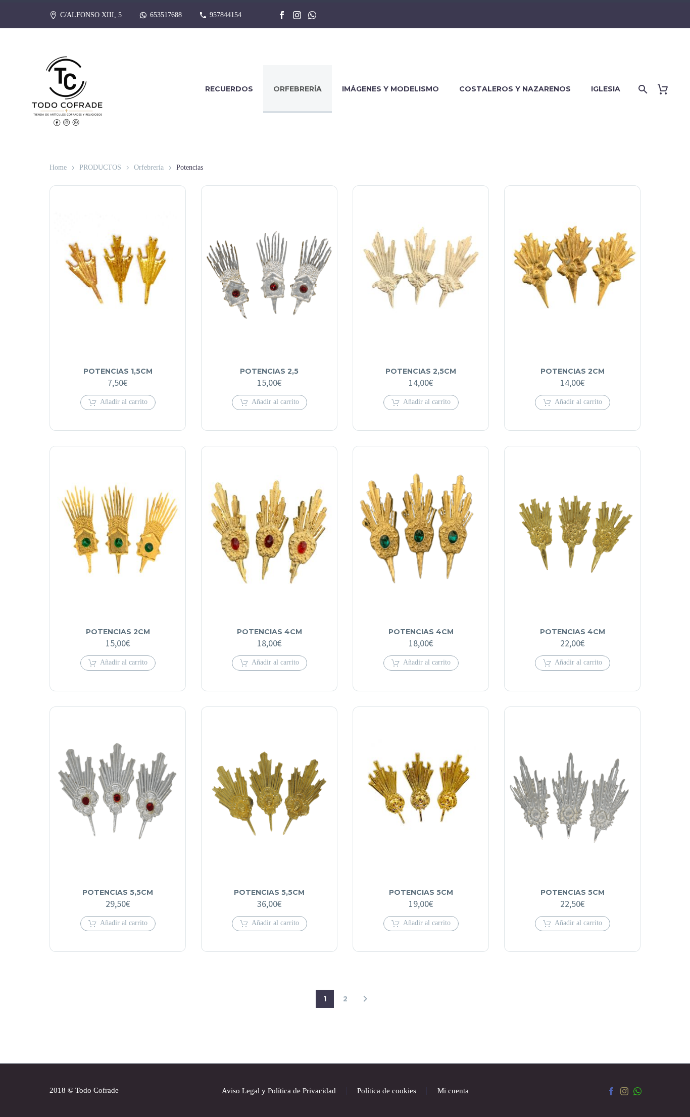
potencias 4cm (269, 631)
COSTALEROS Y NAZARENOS (515, 88)
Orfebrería (297, 88)
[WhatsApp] (312, 15)
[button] (118, 402)
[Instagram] (297, 15)
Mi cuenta (453, 1091)
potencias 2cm (572, 371)
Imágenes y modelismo (390, 88)
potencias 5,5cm (117, 892)
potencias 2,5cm (420, 371)
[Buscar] (641, 89)
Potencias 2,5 (269, 371)
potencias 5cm (421, 892)
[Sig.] (365, 999)
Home (58, 167)
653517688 (166, 15)
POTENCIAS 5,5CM (269, 892)
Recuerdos (229, 88)
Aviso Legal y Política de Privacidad (279, 1091)
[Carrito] (666, 89)
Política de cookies (386, 1091)
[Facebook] (281, 15)
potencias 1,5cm (118, 371)
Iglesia (605, 88)
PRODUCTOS (100, 167)
